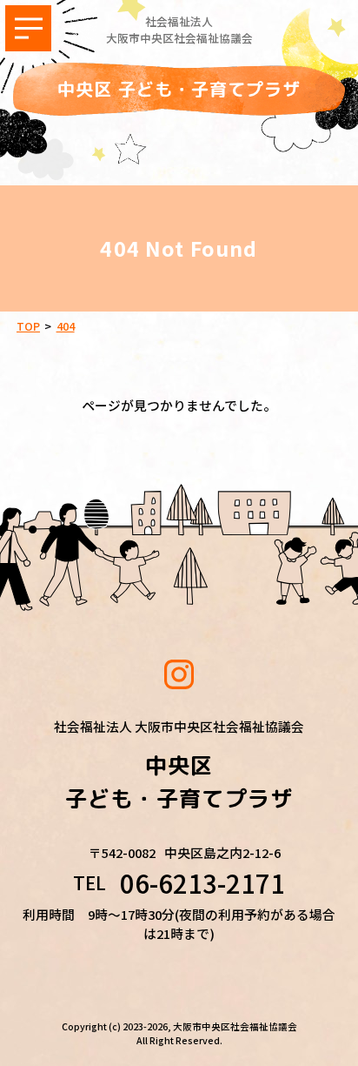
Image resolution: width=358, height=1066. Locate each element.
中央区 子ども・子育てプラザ (179, 89)
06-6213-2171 (202, 883)
